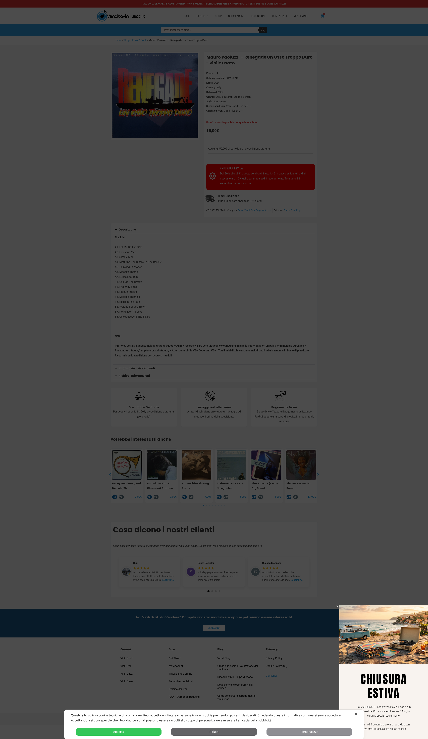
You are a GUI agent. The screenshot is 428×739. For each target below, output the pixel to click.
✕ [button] (356, 714)
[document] (214, 369)
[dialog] (214, 724)
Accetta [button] (118, 731)
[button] (337, 606)
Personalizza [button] (309, 731)
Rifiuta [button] (214, 731)
